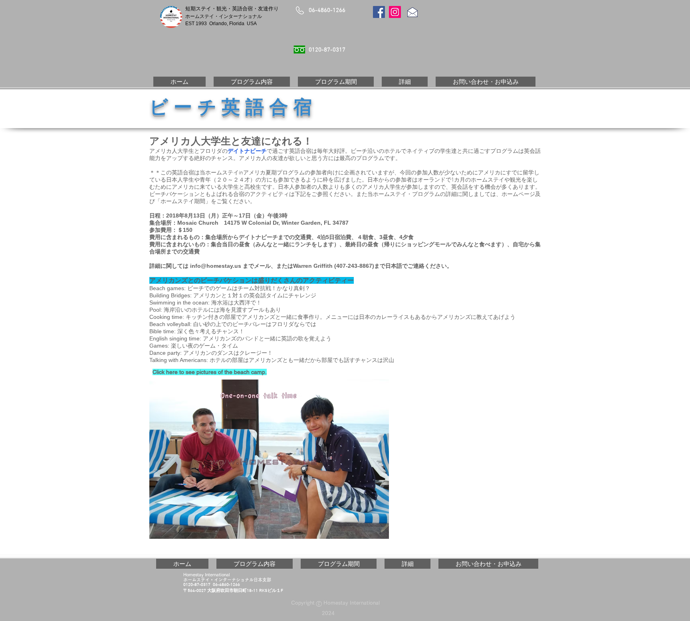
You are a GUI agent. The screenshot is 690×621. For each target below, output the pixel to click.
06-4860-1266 (327, 10)
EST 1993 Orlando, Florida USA (221, 23)
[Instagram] (395, 12)
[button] (252, 82)
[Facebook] (379, 12)
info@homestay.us (215, 266)
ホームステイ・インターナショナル (226, 16)
